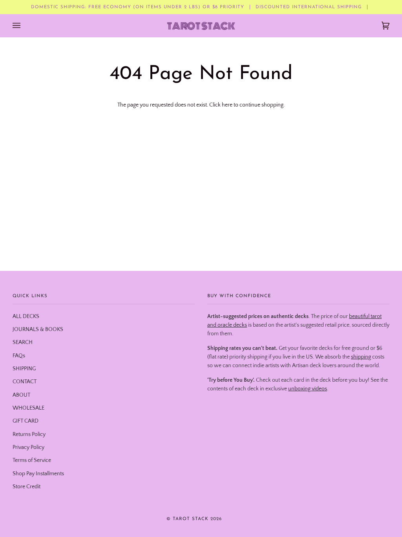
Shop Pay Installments (38, 474)
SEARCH (23, 342)
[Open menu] (24, 25)
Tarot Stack (190, 519)
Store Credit (26, 487)
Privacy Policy (28, 447)
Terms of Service (32, 460)
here (227, 105)
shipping (361, 357)
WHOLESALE (28, 408)
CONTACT (25, 382)
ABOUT (21, 395)
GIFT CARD (25, 421)
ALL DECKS (26, 316)
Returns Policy (29, 434)
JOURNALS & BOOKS (38, 329)
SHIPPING (24, 369)
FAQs (19, 356)
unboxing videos (307, 389)
